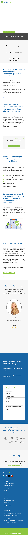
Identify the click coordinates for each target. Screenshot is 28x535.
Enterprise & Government (12, 515)
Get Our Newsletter (8, 497)
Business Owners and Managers (13, 513)
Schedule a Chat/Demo (9, 483)
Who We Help (7, 510)
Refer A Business (7, 505)
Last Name (9, 393)
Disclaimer (20, 533)
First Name (9, 390)
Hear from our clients (9, 272)
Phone (7, 400)
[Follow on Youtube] (12, 476)
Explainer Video (7, 488)
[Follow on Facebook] (6, 476)
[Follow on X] (9, 476)
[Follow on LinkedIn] (4, 476)
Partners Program (7, 504)
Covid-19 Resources (8, 487)
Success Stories (7, 502)
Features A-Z (6, 480)
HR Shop (5, 490)
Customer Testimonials (9, 500)
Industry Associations (11, 522)
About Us (6, 498)
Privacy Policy (6, 533)
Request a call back (9, 32)
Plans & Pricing (7, 481)
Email (7, 403)
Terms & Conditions (13, 533)
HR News (5, 495)
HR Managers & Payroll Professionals (14, 520)
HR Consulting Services (8, 485)
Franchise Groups (10, 517)
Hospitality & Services (11, 518)
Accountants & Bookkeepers (12, 512)
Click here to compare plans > (14, 465)
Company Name (10, 396)
